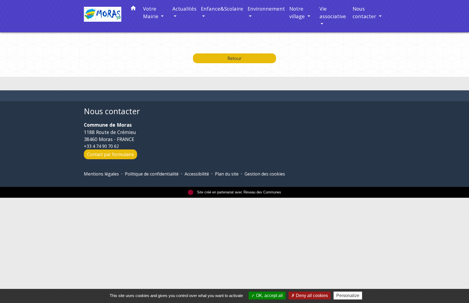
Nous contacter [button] (365, 12)
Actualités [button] (184, 8)
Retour (234, 58)
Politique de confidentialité (152, 174)
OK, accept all (269, 295)
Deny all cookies (311, 295)
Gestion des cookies (265, 174)
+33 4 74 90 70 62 (101, 146)
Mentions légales (101, 174)
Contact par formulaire (110, 154)
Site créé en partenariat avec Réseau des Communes (238, 192)
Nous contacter (112, 111)
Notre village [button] (297, 12)
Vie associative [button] (332, 12)
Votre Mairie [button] (151, 12)
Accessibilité (197, 174)
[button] (133, 9)
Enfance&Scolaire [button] (222, 8)
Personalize (347, 295)
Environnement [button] (266, 8)
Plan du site (227, 174)
